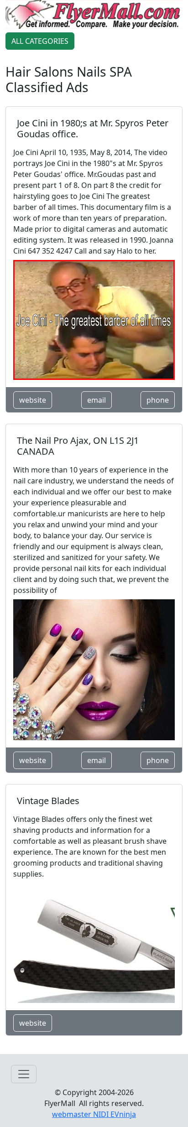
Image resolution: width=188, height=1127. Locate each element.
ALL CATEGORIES (39, 41)
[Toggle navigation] (24, 1074)
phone (157, 400)
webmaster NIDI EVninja (94, 1114)
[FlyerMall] (94, 14)
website (32, 400)
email (96, 400)
